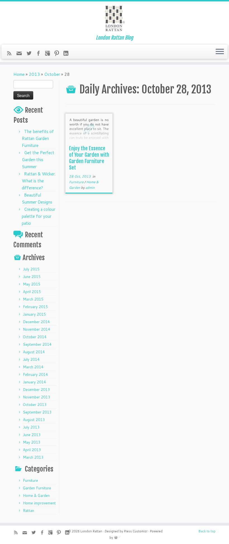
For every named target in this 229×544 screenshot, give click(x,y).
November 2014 (36, 329)
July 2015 (31, 269)
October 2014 (34, 336)
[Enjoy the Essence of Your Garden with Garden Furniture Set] (89, 128)
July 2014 (31, 359)
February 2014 (35, 374)
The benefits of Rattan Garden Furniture (38, 138)
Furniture (30, 480)
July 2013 (31, 427)
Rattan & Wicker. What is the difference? (39, 181)
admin (90, 187)
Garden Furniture (37, 487)
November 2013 (36, 397)
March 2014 (33, 366)
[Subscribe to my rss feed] (11, 54)
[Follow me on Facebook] (40, 54)
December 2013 (36, 389)
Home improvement (39, 503)
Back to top (207, 531)
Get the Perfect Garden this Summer (38, 160)
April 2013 (32, 449)
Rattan (28, 510)
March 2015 (33, 299)
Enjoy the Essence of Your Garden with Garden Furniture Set (89, 158)
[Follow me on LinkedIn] (67, 54)
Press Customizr (135, 531)
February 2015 (35, 306)
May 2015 (31, 284)
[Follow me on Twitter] (30, 54)
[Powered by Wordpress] (116, 537)
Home (19, 74)
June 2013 (31, 434)
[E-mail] (21, 55)
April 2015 (32, 291)
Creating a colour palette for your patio (38, 216)
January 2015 (34, 314)
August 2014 (34, 351)
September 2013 (37, 412)
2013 (34, 74)
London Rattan (91, 531)
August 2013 (34, 419)
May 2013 (31, 442)
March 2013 (33, 457)
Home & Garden (36, 495)
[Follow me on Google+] (49, 54)
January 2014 (34, 382)
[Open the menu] (220, 52)
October (52, 74)
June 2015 (31, 276)
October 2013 (34, 404)
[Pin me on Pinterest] (58, 54)
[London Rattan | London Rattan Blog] (114, 18)
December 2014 (36, 321)
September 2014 (37, 344)
